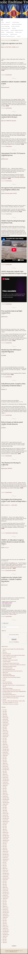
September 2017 (6, 859)
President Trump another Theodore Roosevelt (11, 689)
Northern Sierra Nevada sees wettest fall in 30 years (11, 116)
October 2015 (5, 895)
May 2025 (5, 727)
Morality (14, 28)
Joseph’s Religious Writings (17, 30)
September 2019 (6, 821)
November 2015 (6, 893)
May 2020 (5, 808)
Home (2, 22)
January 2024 (5, 747)
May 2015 (5, 903)
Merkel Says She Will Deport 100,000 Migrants (11, 351)
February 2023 (5, 764)
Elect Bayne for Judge (7, 674)
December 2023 (6, 749)
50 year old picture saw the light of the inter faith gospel (13, 696)
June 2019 (5, 826)
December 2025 (6, 720)
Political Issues (13, 34)
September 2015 (6, 896)
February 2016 (5, 889)
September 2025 (6, 724)
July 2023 (5, 757)
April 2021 (5, 791)
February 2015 (5, 907)
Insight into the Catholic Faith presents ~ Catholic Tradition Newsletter (11, 579)
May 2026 (5, 713)
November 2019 (6, 818)
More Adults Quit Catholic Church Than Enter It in (13, 671)
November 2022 (6, 769)
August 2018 (5, 841)
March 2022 (5, 774)
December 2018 (6, 835)
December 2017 (6, 854)
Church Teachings (5, 26)
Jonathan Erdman (18, 232)
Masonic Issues (4, 34)
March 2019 (5, 830)
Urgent (4, 680)
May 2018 (5, 846)
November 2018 (6, 837)
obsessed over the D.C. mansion (14, 482)
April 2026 (5, 714)
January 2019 (5, 834)
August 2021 (5, 785)
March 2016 (5, 887)
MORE (9, 178)
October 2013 (5, 933)
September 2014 (6, 915)
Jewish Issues (18, 32)
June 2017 (5, 863)
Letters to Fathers (15, 26)
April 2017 (5, 867)
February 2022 (5, 775)
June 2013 (5, 939)
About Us (8, 22)
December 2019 (6, 816)
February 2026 (5, 717)
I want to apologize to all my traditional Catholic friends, (14, 655)
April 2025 (5, 728)
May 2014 (5, 922)
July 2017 (5, 862)
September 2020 (6, 802)
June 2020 (5, 807)
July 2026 (5, 709)
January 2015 (5, 909)
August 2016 (5, 879)
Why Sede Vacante (5, 24)
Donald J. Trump (21, 99)
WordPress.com (13, 951)
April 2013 (5, 942)
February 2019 (5, 832)
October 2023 (5, 752)
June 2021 (5, 788)
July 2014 (5, 918)
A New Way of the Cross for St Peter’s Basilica (11, 677)
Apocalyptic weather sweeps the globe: (10, 660)
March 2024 (5, 744)
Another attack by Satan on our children (11, 704)
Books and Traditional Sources (8, 36)
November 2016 (6, 874)
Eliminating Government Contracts (9, 666)
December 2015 (6, 892)
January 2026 (5, 719)
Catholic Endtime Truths (14, 9)
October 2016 (5, 876)
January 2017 (5, 871)
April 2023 (5, 761)
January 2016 (5, 890)
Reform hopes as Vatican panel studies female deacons (12, 423)
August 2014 (5, 917)
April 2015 (5, 904)
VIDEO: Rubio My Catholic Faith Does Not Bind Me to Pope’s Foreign (14, 272)
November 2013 (6, 931)
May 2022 (5, 771)
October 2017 (5, 857)
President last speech (7, 653)
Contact (19, 36)
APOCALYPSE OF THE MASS (9, 675)
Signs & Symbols (5, 30)
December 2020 (6, 797)
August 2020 (5, 804)
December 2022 (6, 768)
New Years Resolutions (7, 693)
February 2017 (5, 870)
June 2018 (5, 845)
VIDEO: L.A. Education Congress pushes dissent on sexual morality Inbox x (13, 542)
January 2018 (5, 852)
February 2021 (5, 794)
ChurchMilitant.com (13, 563)
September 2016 (6, 878)
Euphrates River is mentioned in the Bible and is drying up (14, 664)
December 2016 (6, 873)
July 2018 (5, 843)
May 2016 (5, 884)
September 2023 (6, 753)
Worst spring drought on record (9, 669)
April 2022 (5, 772)
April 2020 (5, 810)
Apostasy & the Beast (17, 24)
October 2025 (5, 722)
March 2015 (5, 906)
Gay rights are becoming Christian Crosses (11, 663)
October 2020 (5, 801)
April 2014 (5, 923)
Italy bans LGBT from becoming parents (10, 697)
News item (5, 652)
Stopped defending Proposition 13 (9, 694)
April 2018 (5, 848)
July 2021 (5, 786)
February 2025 (5, 731)
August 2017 (5, 860)
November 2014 (6, 912)
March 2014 (5, 925)
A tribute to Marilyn (7, 661)
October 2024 (5, 736)
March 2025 (5, 730)
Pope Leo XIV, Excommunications (9, 656)
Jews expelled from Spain (8, 667)
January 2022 (5, 777)
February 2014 (5, 926)
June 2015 (5, 901)
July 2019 (5, 824)
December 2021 (6, 779)
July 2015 (5, 900)
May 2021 (5, 790)
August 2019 (5, 823)
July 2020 (5, 805)
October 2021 (5, 782)
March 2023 (5, 763)
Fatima (2, 32)
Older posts (5, 623)
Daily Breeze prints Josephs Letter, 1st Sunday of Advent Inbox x (13, 385)
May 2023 (5, 760)
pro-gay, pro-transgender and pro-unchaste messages (12, 566)
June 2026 (5, 711)
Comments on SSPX (5, 28)
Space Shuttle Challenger (8, 688)
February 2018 (5, 851)
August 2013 (5, 936)
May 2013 (5, 940)
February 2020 (5, 813)
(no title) (4, 678)
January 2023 (5, 766)
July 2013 (5, 937)
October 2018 (5, 838)
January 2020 (5, 815)
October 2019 (5, 819)
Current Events (15, 22)
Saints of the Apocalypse (7, 683)
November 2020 (6, 799)
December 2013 (6, 929)
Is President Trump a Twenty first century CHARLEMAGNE (14, 691)
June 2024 (5, 739)
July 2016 (5, 881)
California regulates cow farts (11, 43)
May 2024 (5, 741)
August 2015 (5, 898)
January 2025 (5, 733)
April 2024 (5, 742)
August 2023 (5, 755)
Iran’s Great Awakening (7, 682)
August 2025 (5, 725)
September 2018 (6, 840)
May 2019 (5, 827)
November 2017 (6, 856)
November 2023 (6, 750)
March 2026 (5, 716)
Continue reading (13, 614)
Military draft (5, 672)
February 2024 (5, 746)
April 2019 (5, 829)
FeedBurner (16, 642)
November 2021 (6, 780)
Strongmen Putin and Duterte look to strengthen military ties (13, 189)
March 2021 (5, 793)
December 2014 (6, 911)
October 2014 (5, 914)
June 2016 (5, 882)
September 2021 (6, 783)
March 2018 (5, 849)
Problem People (9, 32)
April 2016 (5, 885)
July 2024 (5, 738)
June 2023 (5, 758)
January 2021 (5, 796)
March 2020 (5, 812)
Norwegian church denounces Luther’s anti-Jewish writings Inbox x (13, 500)
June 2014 (5, 920)
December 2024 (6, 735)
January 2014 (5, 928)
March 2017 (5, 868)
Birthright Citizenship (7, 658)
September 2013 (6, 934)
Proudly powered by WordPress (12, 950)
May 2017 (5, 865)
